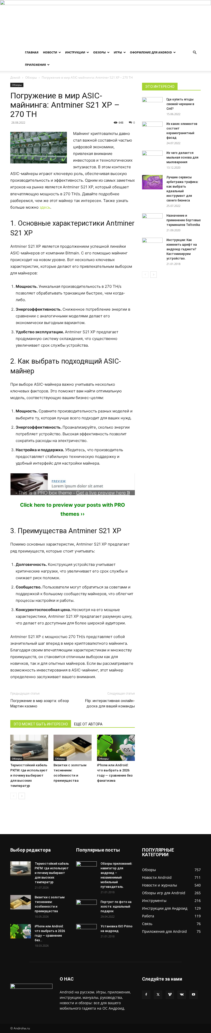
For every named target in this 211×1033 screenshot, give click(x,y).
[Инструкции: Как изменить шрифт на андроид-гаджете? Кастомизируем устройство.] (152, 243)
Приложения (35, 65)
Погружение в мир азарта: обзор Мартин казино (39, 703)
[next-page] (22, 796)
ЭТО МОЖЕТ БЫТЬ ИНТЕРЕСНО (40, 724)
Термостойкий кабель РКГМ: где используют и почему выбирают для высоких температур (29, 775)
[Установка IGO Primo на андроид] (86, 930)
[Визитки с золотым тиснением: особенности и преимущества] (72, 748)
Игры (118, 52)
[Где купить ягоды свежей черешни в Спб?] (152, 104)
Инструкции (75, 52)
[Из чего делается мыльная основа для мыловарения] (152, 158)
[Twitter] (158, 995)
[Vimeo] (170, 995)
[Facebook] (146, 995)
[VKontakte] (182, 995)
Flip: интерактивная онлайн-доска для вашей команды (110, 703)
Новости (50, 52)
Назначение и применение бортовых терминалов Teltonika (183, 220)
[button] (194, 52)
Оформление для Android (151, 52)
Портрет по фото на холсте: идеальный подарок (116, 906)
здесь (45, 207)
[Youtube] (193, 995)
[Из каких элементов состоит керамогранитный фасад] (152, 129)
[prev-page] (13, 796)
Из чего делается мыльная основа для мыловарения (182, 157)
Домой (15, 77)
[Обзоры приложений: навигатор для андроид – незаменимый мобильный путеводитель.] (86, 866)
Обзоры (99, 52)
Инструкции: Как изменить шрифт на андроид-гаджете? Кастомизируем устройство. (181, 249)
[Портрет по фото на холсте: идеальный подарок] (86, 907)
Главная (31, 52)
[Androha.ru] (105, 23)
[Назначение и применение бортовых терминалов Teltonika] (152, 220)
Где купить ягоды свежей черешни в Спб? (180, 104)
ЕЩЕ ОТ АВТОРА (88, 724)
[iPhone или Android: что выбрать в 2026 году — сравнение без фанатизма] (116, 748)
